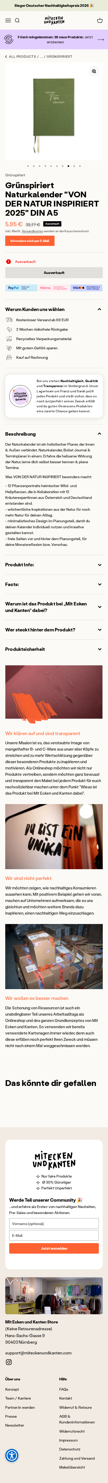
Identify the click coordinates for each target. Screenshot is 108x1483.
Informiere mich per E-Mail (29, 241)
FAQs (63, 1389)
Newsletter (14, 1425)
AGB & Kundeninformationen (77, 1419)
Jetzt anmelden (54, 1248)
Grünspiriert (15, 174)
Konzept (12, 1389)
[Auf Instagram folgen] (8, 1362)
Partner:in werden (20, 1407)
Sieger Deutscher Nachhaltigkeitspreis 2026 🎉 (54, 5)
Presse (11, 1416)
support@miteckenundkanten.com (38, 1352)
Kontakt (65, 1398)
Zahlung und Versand (77, 1458)
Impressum (68, 1440)
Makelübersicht (72, 1467)
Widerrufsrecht (72, 1431)
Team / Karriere (18, 1398)
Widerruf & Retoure (75, 1407)
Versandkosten (32, 231)
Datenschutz (69, 1449)
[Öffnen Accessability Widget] (11, 1455)
